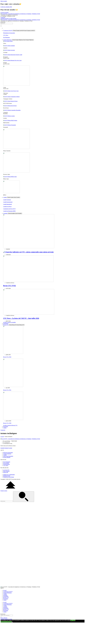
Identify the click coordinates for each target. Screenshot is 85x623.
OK (71, 620)
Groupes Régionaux (7, 592)
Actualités (5, 595)
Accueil (2, 436)
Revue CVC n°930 (7, 423)
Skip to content (4, 1)
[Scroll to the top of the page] (10, 489)
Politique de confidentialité (6, 621)
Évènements (5, 596)
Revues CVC (6, 597)
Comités (5, 594)
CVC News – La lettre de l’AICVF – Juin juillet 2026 (21, 318)
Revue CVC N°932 (9, 285)
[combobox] (7, 23)
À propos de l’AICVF (7, 591)
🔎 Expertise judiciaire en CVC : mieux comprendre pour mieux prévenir (28, 252)
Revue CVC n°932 (7, 356)
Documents (5, 598)
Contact (4, 600)
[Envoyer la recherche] (23, 496)
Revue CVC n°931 (7, 390)
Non (74, 620)
